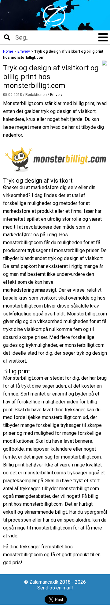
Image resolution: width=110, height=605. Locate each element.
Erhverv (56, 95)
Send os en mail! (55, 588)
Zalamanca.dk (43, 582)
